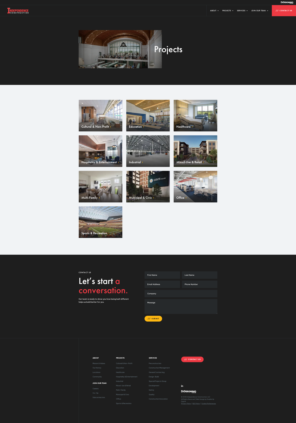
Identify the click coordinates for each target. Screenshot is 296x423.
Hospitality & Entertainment (126, 377)
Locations (96, 372)
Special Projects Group (157, 381)
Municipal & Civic (122, 395)
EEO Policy (196, 403)
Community (97, 377)
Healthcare (120, 372)
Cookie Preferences (209, 403)
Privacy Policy (186, 403)
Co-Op (95, 393)
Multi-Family (121, 390)
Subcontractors (99, 397)
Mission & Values (99, 363)
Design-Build (154, 377)
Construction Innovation (158, 399)
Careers (96, 389)
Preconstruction (155, 363)
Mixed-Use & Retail (123, 386)
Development (154, 386)
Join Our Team (258, 10)
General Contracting (157, 372)
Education (120, 368)
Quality (151, 395)
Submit (155, 319)
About (213, 10)
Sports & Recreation (123, 403)
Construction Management (159, 368)
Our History (97, 368)
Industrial (119, 381)
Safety (151, 390)
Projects (226, 10)
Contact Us (286, 10)
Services (241, 10)
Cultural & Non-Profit (124, 363)
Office (118, 399)
